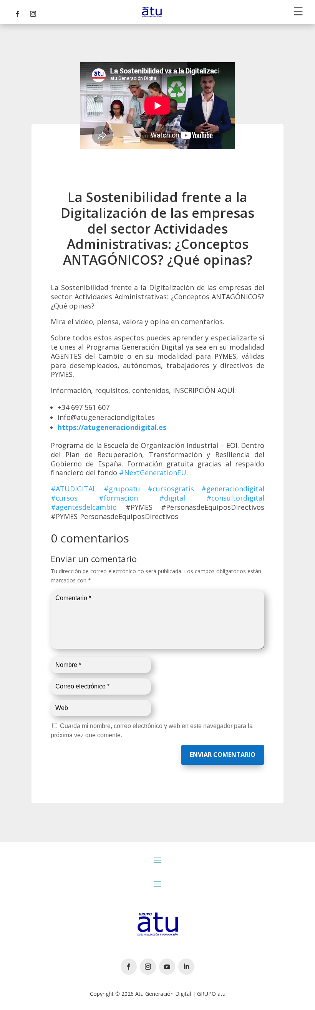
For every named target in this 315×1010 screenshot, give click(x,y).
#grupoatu (122, 488)
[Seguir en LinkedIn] (186, 967)
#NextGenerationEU (152, 472)
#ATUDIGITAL (73, 488)
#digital (172, 498)
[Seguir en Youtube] (167, 967)
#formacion (118, 498)
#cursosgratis (171, 488)
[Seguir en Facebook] (18, 14)
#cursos (64, 498)
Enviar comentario (222, 754)
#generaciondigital (232, 488)
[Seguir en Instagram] (33, 14)
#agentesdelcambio (84, 507)
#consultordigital (235, 498)
